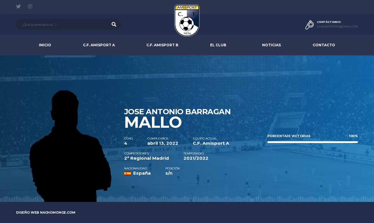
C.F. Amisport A (99, 45)
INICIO (45, 45)
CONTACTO (324, 45)
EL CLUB (218, 45)
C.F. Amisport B (162, 45)
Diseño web (45, 212)
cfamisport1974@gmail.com (337, 26)
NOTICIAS (271, 45)
